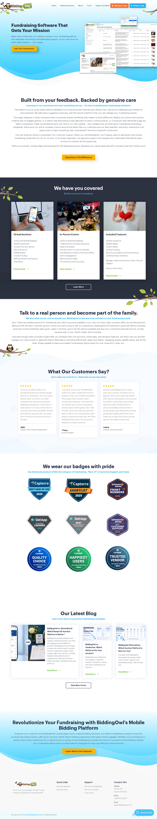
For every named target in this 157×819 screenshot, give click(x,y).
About (80, 6)
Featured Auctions (67, 6)
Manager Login (120, 6)
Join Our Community (24, 49)
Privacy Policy (89, 793)
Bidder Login (138, 6)
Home (54, 6)
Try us (89, 6)
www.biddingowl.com (33, 815)
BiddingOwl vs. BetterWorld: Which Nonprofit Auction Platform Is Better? (60, 631)
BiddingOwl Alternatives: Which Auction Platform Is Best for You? (130, 648)
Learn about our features (78, 751)
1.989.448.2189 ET (120, 798)
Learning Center (62, 790)
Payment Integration (63, 786)
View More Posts (78, 685)
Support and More (103, 6)
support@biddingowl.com (123, 805)
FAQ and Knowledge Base (93, 786)
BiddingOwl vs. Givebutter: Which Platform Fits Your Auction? (93, 649)
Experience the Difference (78, 157)
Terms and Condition (91, 790)
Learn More (78, 287)
